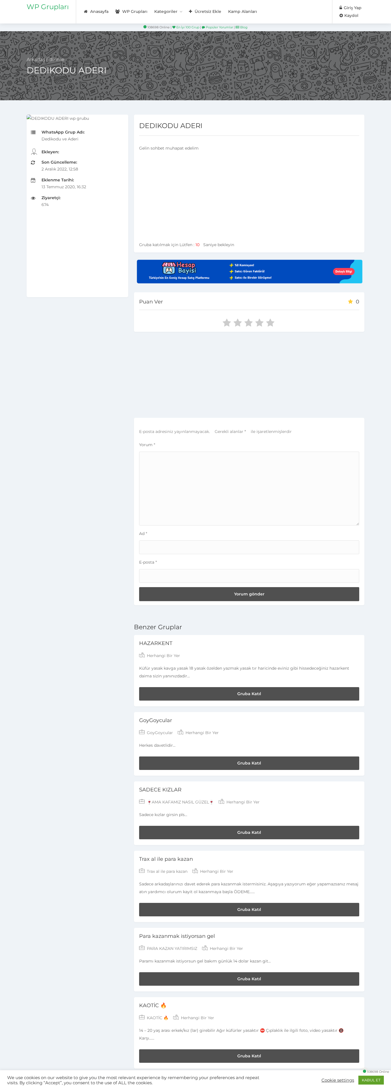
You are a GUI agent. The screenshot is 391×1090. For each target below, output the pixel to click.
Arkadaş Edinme (45, 59)
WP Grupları (48, 7)
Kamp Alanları (242, 11)
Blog (243, 27)
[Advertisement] (77, 257)
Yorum (147, 444)
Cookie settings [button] (337, 1080)
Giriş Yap (352, 7)
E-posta (148, 562)
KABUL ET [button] (371, 1080)
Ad (143, 533)
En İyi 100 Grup (187, 27)
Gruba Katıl (249, 693)
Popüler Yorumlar (219, 27)
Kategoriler (165, 11)
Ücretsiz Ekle (207, 11)
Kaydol (350, 15)
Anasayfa (98, 11)
